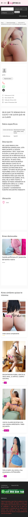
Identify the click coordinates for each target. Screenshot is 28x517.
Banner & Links (5, 487)
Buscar (17, 12)
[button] (3, 3)
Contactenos (4, 485)
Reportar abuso (7, 78)
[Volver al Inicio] (14, 3)
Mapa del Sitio (15, 485)
